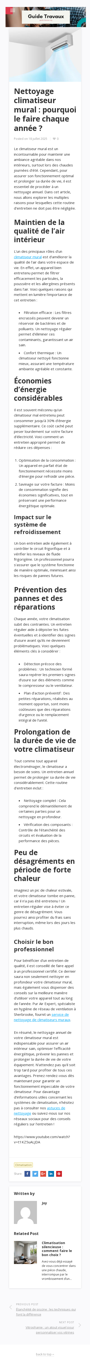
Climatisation (23, 1165)
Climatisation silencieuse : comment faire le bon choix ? (57, 1249)
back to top (44, 1354)
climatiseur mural (28, 256)
